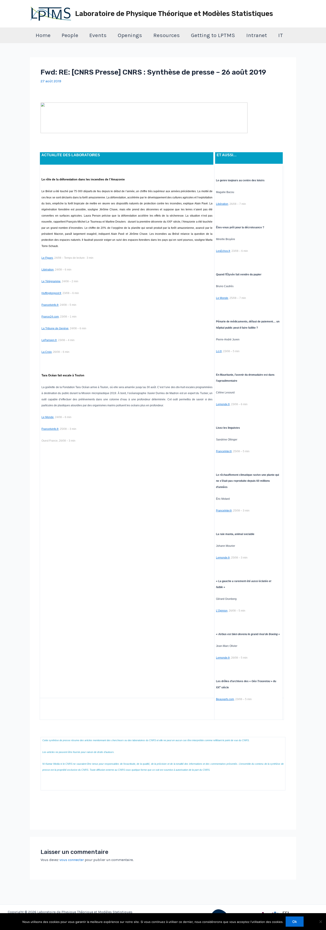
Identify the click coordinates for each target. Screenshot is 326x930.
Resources (166, 35)
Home (43, 35)
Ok (294, 921)
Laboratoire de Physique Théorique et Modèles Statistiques (174, 14)
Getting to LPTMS (213, 35)
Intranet (256, 35)
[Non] (320, 921)
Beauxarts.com (225, 699)
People (70, 35)
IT (280, 35)
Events (98, 35)
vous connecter (71, 860)
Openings (130, 35)
